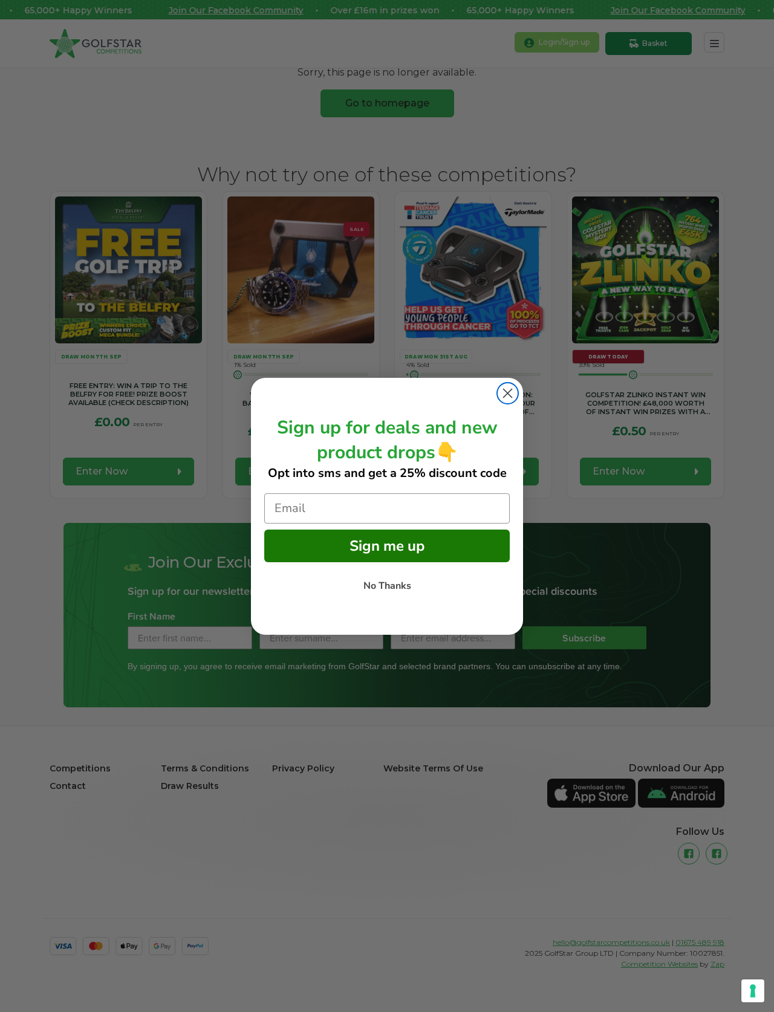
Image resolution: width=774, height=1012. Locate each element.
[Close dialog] (507, 393)
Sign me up (387, 546)
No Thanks (387, 585)
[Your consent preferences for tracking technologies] (752, 990)
